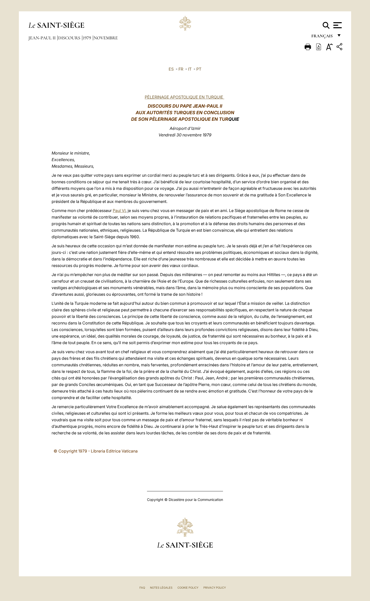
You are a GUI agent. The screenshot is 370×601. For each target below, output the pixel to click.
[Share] (340, 47)
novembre (106, 38)
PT (198, 69)
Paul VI (119, 210)
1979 (87, 38)
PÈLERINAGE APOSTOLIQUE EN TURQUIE (184, 97)
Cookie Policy (187, 587)
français (322, 37)
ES (171, 69)
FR (180, 69)
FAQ (142, 587)
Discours (69, 38)
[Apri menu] (337, 25)
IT (190, 69)
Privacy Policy (214, 587)
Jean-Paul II (42, 38)
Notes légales (161, 587)
